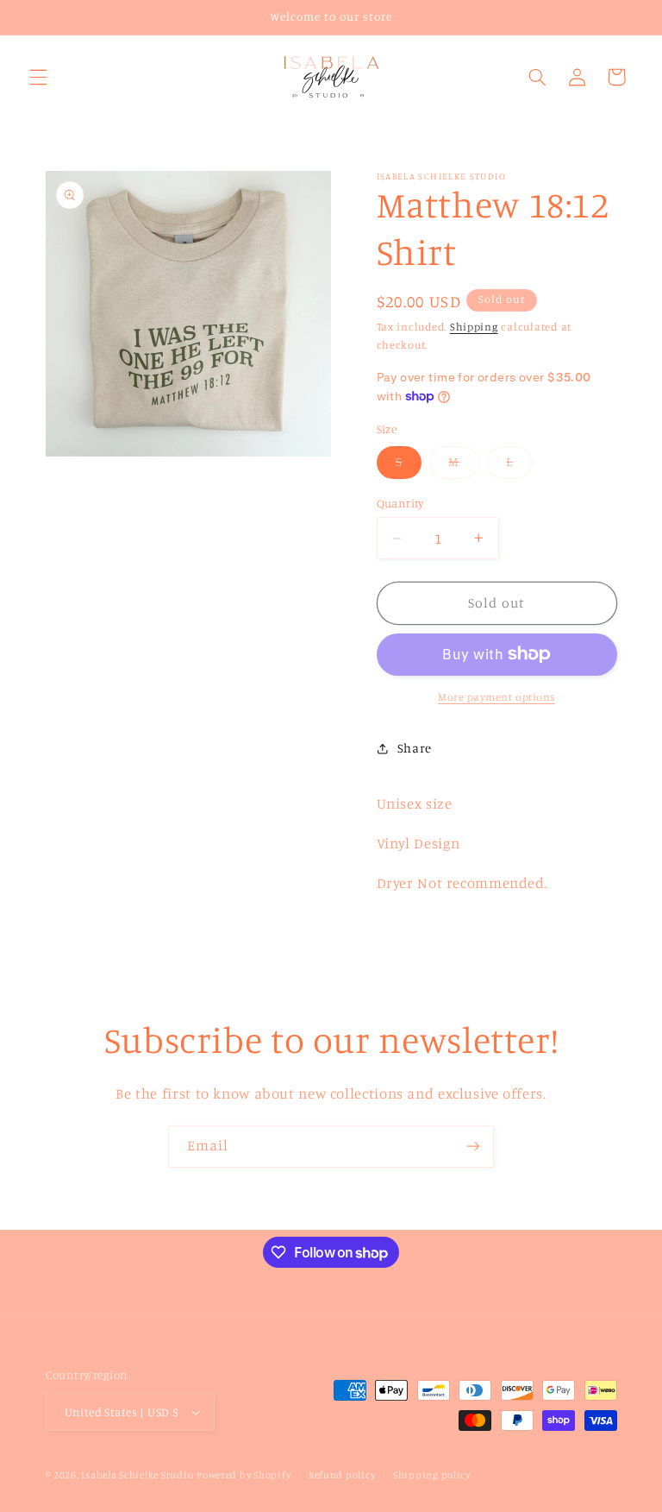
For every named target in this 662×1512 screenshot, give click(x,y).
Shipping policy (432, 1475)
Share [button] (414, 747)
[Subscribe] (473, 1146)
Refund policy (342, 1475)
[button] (38, 77)
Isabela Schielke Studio (137, 1475)
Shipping (474, 326)
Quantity (400, 503)
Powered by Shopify (243, 1475)
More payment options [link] (496, 696)
